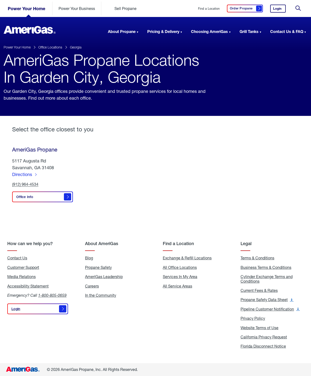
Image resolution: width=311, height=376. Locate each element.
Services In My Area (180, 276)
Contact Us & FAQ (286, 31)
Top (305, 348)
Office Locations (50, 47)
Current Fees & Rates (259, 290)
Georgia (75, 47)
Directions (22, 174)
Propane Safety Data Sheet (267, 299)
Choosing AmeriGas (209, 31)
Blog (89, 258)
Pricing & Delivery (163, 31)
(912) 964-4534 (25, 184)
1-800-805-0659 (52, 295)
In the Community (100, 295)
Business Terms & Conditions (266, 267)
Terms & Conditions (257, 258)
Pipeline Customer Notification (270, 309)
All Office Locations (180, 267)
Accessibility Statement (28, 286)
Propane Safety (98, 267)
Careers (92, 286)
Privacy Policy (253, 318)
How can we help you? (30, 243)
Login (279, 10)
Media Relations (21, 276)
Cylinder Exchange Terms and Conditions (267, 278)
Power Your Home (26, 8)
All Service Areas (177, 286)
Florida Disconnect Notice (263, 346)
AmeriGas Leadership (104, 276)
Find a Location (209, 8)
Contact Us (17, 258)
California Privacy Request (264, 337)
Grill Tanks (249, 31)
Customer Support (23, 267)
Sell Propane (125, 8)
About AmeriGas (101, 243)
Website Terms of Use (259, 328)
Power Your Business (77, 8)
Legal (246, 243)
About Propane (122, 31)
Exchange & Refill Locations (187, 258)
